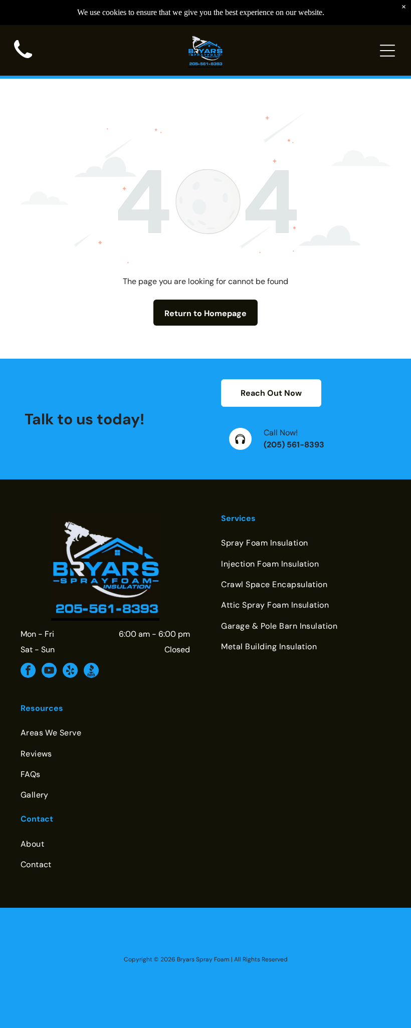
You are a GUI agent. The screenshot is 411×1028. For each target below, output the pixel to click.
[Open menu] (387, 50)
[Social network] (91, 671)
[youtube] (49, 671)
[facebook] (28, 671)
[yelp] (70, 671)
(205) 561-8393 (294, 444)
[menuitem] (305, 543)
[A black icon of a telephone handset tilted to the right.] (23, 61)
